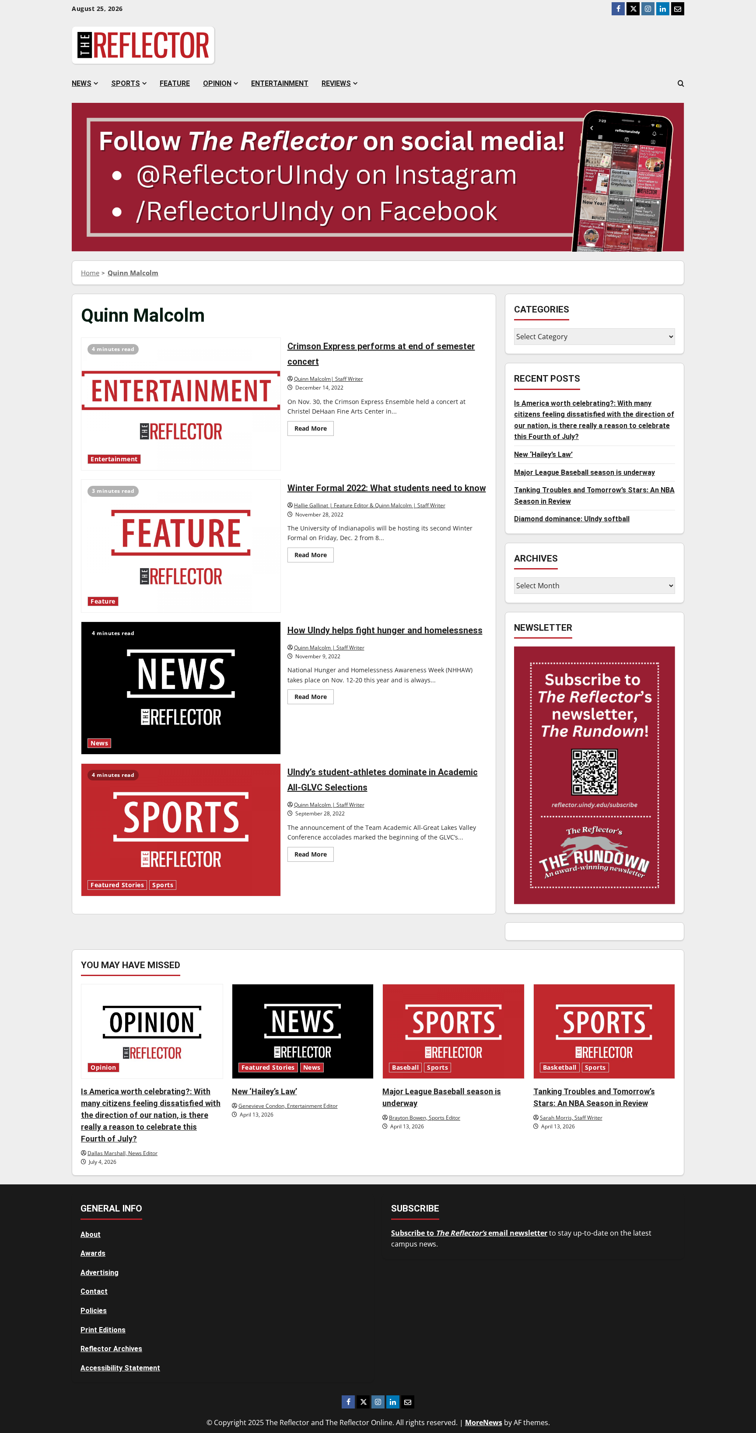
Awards (92, 1253)
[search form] (681, 83)
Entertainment (279, 83)
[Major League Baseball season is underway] (453, 1031)
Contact (94, 1291)
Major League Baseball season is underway (584, 472)
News (81, 83)
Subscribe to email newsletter (469, 1233)
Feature (175, 83)
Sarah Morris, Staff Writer (571, 1117)
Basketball (560, 1067)
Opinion (217, 83)
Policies (93, 1311)
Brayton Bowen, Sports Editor (424, 1117)
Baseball (405, 1067)
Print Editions (103, 1330)
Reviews (336, 83)
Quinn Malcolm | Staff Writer (329, 647)
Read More (314, 430)
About (90, 1234)
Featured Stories (117, 885)
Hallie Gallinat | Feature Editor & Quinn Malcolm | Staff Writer (369, 505)
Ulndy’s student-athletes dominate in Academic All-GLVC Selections (181, 829)
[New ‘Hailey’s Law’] (303, 1031)
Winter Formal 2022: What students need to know (181, 545)
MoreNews (483, 1422)
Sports (125, 83)
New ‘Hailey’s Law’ (543, 454)
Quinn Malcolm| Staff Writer (328, 379)
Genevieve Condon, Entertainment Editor (288, 1106)
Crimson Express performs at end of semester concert (181, 404)
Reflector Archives (111, 1349)
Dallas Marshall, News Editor (123, 1153)
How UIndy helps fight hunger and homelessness (181, 688)
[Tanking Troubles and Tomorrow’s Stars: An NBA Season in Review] (604, 1031)
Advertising (99, 1272)
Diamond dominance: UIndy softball (572, 519)
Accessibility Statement (120, 1368)
